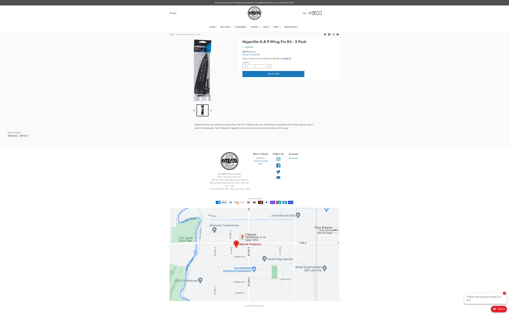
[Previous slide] (194, 110)
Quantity (245, 63)
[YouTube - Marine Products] (337, 34)
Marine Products (258, 306)
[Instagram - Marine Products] (333, 34)
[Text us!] (499, 309)
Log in (305, 13)
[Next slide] (210, 110)
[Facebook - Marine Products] (329, 34)
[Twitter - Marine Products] (325, 34)
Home (172, 34)
